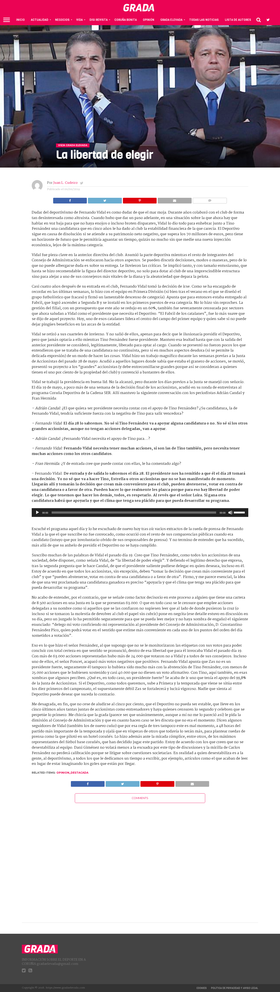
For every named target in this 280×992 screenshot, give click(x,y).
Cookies (201, 988)
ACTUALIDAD (39, 20)
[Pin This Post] (140, 199)
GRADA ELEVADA (171, 20)
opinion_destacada (72, 772)
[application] (140, 512)
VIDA (79, 20)
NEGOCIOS (62, 20)
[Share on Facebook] (70, 199)
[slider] (240, 512)
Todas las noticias (204, 20)
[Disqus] (140, 857)
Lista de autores (238, 20)
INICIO (20, 20)
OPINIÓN (148, 20)
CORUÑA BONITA (125, 20)
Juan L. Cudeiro (65, 183)
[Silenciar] (230, 512)
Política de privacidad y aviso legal (234, 988)
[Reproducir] (37, 512)
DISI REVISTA (98, 20)
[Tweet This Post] (105, 199)
